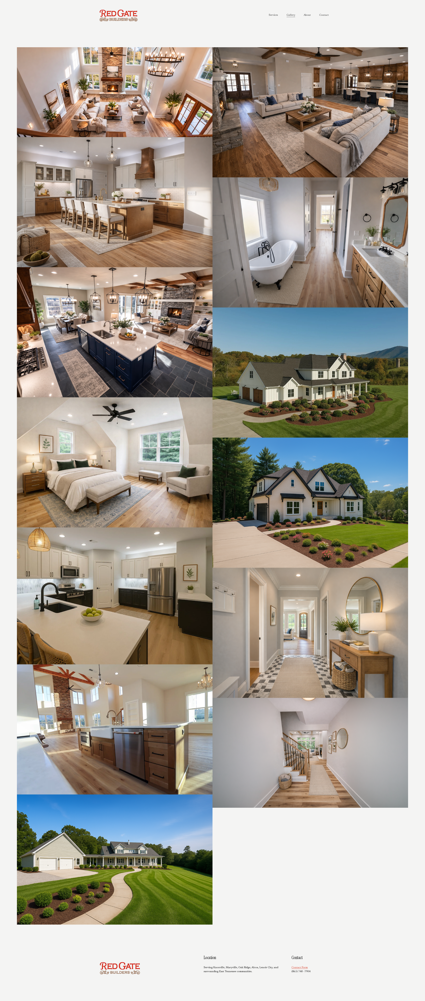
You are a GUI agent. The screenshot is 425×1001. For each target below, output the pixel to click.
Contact (324, 15)
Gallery (291, 15)
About (307, 15)
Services (273, 15)
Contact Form (300, 967)
